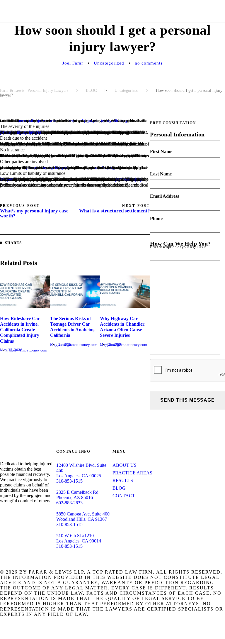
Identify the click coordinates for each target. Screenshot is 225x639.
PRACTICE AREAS (132, 472)
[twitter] (30, 512)
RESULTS (122, 480)
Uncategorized (109, 63)
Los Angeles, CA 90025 (78, 475)
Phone (156, 218)
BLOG (119, 488)
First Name (161, 151)
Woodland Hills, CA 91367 (81, 519)
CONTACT (123, 495)
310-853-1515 (69, 481)
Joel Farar (72, 63)
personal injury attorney (105, 120)
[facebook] (2, 512)
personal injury (81, 120)
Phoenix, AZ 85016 (74, 497)
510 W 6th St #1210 (75, 535)
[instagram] (39, 512)
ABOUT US (124, 465)
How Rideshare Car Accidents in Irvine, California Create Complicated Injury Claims (20, 330)
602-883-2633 (69, 502)
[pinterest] (20, 512)
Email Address (164, 196)
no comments (149, 63)
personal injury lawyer (38, 120)
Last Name (161, 173)
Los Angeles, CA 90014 (78, 540)
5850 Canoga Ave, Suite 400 (83, 513)
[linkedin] (11, 512)
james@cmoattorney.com (27, 350)
